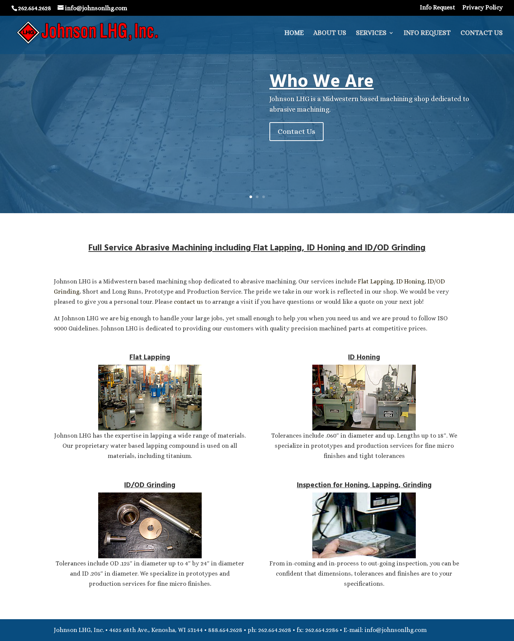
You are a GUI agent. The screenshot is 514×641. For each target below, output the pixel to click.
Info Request (437, 8)
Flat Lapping (375, 281)
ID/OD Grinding (149, 485)
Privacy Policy (482, 8)
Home (294, 33)
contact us (188, 301)
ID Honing (410, 281)
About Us (329, 33)
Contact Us (482, 33)
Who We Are (321, 81)
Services (371, 33)
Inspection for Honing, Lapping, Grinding (364, 485)
